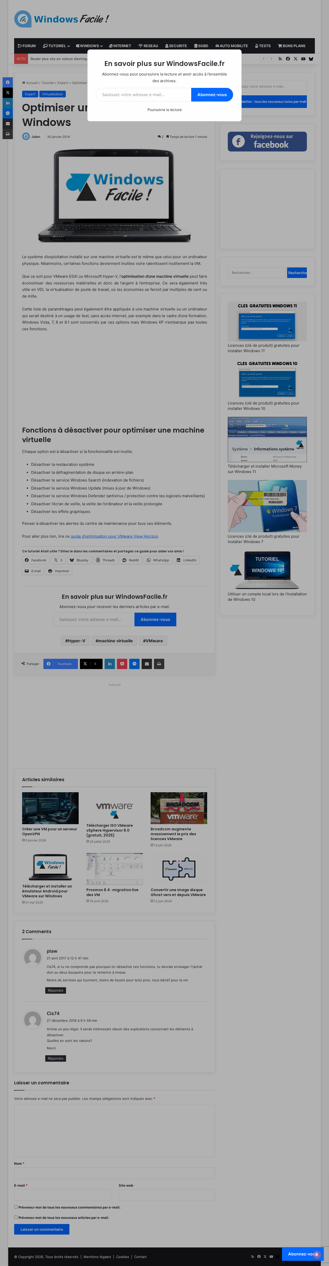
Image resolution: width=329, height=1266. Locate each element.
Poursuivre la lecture (165, 109)
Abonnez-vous (212, 94)
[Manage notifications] (317, 1255)
